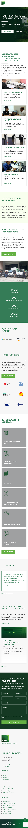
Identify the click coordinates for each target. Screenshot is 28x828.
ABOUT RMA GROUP (9, 254)
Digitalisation (6, 801)
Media (4, 783)
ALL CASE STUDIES (8, 552)
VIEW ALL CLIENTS (8, 376)
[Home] (8, 735)
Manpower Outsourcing (9, 805)
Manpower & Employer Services (13, 120)
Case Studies (6, 781)
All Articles (4, 623)
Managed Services (11, 174)
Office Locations (7, 787)
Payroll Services (7, 811)
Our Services (6, 779)
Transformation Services (14, 148)
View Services (7, 31)
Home (4, 775)
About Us (19, 31)
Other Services (7, 813)
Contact (5, 785)
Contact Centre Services (9, 809)
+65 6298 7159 (5, 766)
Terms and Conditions (8, 789)
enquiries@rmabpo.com (7, 765)
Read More (7, 660)
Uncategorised (8, 630)
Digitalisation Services (13, 92)
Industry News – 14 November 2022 (11, 644)
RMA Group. (14, 823)
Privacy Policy (6, 791)
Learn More (7, 101)
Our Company (6, 777)
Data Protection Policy (8, 793)
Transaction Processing (9, 803)
